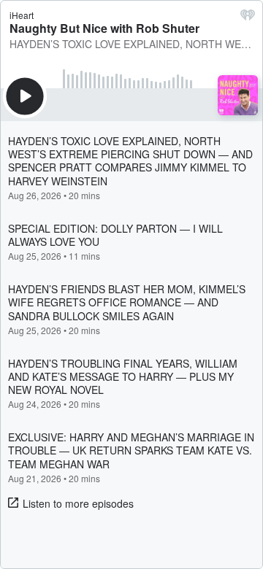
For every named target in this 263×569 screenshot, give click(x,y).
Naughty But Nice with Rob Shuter (104, 28)
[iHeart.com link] (247, 18)
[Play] (25, 96)
